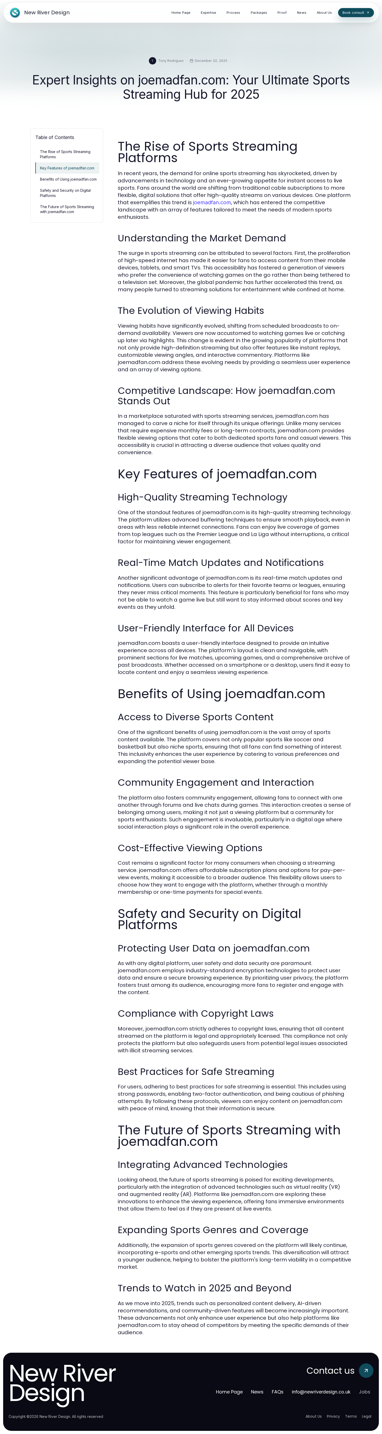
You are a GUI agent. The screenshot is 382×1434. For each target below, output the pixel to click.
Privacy (333, 1416)
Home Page (229, 1392)
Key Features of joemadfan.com (67, 168)
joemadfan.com (212, 202)
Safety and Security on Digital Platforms (65, 192)
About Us (314, 1416)
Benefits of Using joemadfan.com (68, 179)
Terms (351, 1416)
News (257, 1392)
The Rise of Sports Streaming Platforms (65, 154)
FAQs (278, 1392)
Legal (366, 1416)
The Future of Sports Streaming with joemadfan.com (67, 209)
